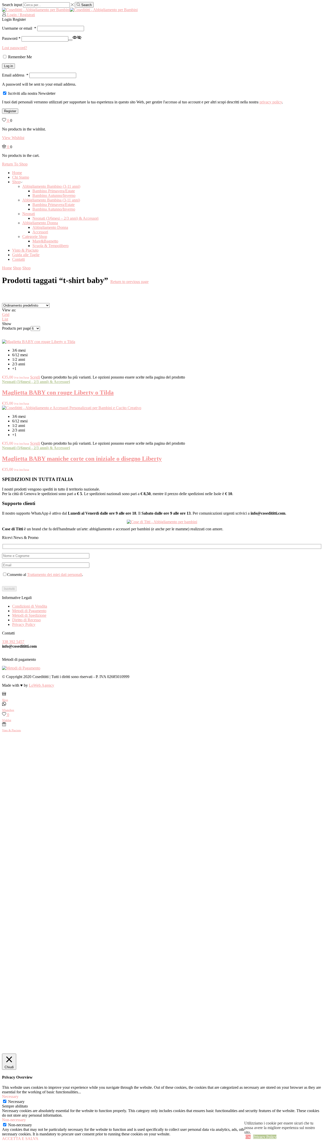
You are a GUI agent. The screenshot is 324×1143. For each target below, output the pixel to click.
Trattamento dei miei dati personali (54, 574)
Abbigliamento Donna (40, 223)
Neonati (28, 214)
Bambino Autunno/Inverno (53, 195)
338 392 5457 (13, 642)
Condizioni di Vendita (29, 606)
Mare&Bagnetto (45, 241)
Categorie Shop (34, 236)
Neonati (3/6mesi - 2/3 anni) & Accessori (36, 382)
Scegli (35, 377)
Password (11, 38)
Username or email (19, 28)
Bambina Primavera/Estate (53, 204)
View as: (9, 310)
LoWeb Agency (41, 685)
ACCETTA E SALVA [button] (20, 1138)
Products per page (16, 328)
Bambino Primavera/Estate (53, 191)
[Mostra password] (70, 40)
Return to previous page (129, 281)
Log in (8, 66)
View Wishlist (13, 138)
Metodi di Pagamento (29, 611)
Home (17, 173)
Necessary (16, 1101)
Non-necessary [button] (14, 1120)
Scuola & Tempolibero (50, 245)
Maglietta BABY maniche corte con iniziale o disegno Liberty (82, 458)
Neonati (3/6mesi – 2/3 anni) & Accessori (65, 218)
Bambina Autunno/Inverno (53, 209)
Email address (15, 75)
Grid (5, 314)
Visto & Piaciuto (25, 250)
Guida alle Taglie (25, 255)
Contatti (18, 259)
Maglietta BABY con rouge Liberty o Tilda (58, 392)
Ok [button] (248, 1137)
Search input (12, 5)
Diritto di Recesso (26, 620)
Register (10, 111)
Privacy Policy (23, 624)
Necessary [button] (10, 1096)
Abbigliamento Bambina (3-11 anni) (51, 200)
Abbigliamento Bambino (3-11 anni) (51, 186)
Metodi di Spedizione (29, 615)
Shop (16, 182)
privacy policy (270, 102)
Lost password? (14, 48)
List (5, 319)
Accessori (40, 232)
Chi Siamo (20, 177)
